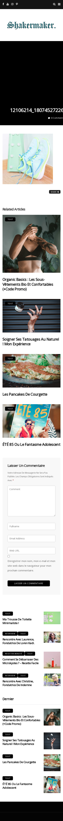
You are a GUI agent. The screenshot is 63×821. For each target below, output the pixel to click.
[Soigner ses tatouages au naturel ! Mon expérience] (31, 315)
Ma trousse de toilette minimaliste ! (17, 621)
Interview (10, 633)
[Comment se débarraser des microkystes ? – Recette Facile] (52, 660)
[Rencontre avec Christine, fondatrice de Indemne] (52, 680)
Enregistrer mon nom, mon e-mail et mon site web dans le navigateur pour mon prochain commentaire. (31, 565)
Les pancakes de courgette (25, 394)
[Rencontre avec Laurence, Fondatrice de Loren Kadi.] (52, 637)
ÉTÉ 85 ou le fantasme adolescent (31, 444)
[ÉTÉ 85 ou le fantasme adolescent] (31, 421)
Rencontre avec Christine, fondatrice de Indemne (18, 683)
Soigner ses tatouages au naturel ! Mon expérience (31, 341)
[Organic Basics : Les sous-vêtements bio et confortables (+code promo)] (31, 244)
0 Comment (57, 117)
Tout (10, 219)
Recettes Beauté (13, 653)
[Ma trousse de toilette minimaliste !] (52, 618)
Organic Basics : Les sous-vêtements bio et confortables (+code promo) (28, 284)
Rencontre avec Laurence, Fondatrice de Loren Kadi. (18, 641)
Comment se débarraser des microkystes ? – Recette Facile (21, 661)
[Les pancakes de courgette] (31, 371)
